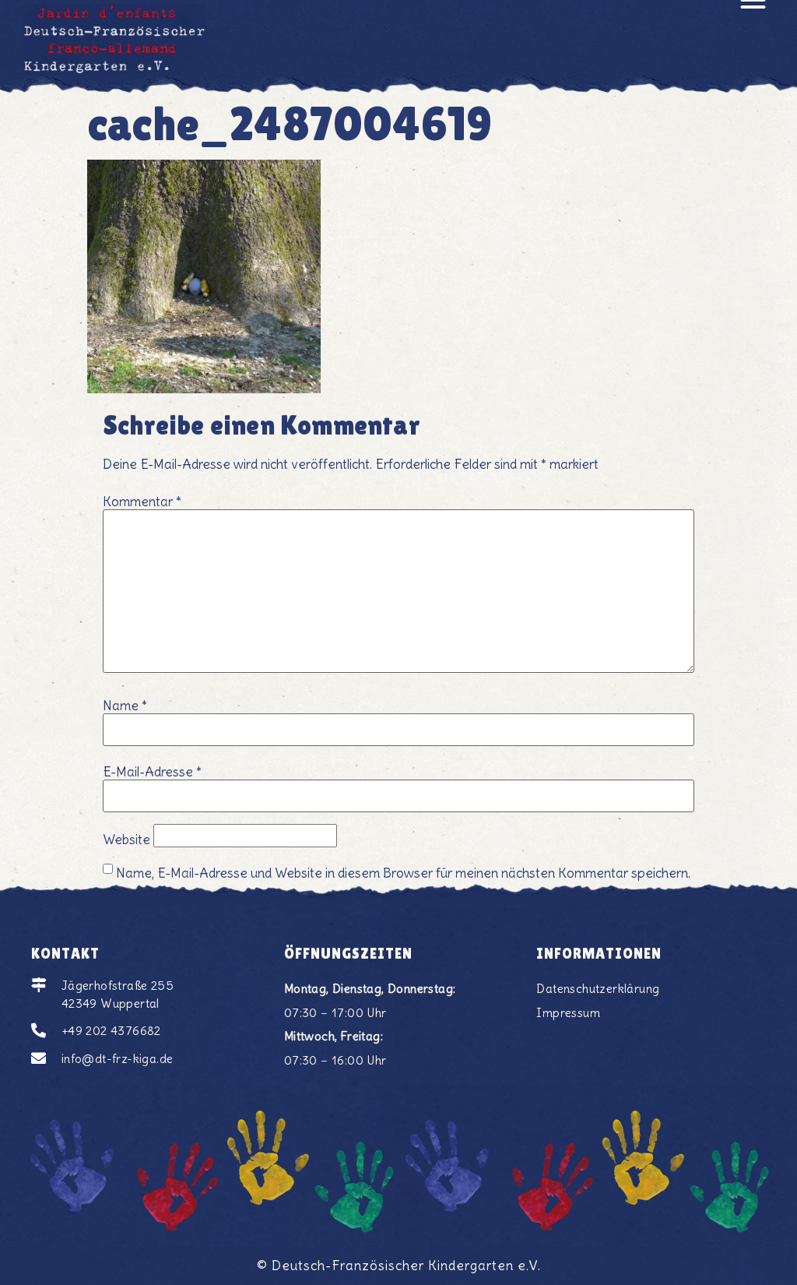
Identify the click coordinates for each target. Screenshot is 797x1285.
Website (126, 840)
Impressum (568, 1012)
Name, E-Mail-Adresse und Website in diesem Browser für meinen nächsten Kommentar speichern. (403, 873)
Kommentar (142, 502)
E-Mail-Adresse (152, 772)
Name (125, 706)
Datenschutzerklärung (597, 988)
